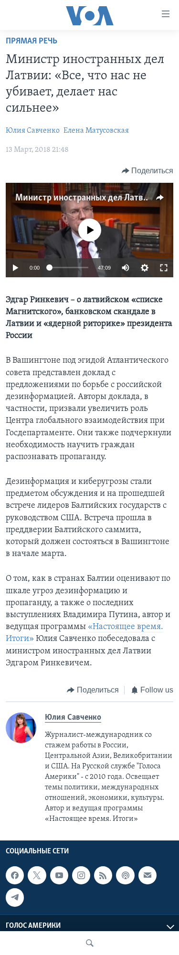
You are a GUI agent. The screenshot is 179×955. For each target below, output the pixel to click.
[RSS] (103, 875)
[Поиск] (89, 943)
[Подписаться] (147, 875)
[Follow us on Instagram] (81, 875)
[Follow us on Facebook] (15, 875)
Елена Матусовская (96, 131)
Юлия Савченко (33, 131)
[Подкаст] (125, 875)
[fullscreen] (163, 267)
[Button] (148, 171)
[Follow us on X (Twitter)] (37, 875)
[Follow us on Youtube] (59, 875)
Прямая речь (31, 41)
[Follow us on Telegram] (15, 897)
